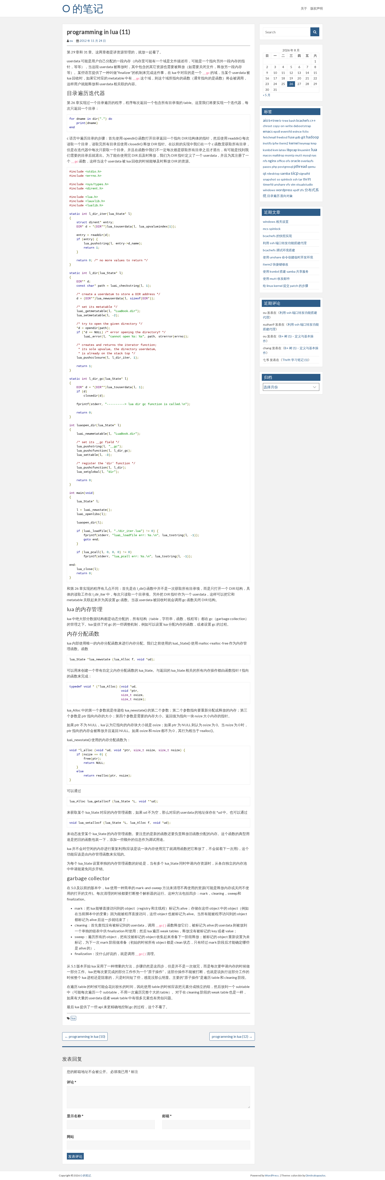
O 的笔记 (82, 8)
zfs (302, 190)
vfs (288, 184)
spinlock (286, 179)
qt (264, 173)
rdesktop (273, 173)
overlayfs (307, 161)
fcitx (305, 131)
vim (293, 184)
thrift (307, 179)
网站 (70, 1136)
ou (71, 41)
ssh (295, 179)
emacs (268, 131)
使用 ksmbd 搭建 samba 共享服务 (286, 271)
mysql (307, 155)
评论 (71, 1082)
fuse (291, 137)
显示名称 (75, 1116)
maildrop (278, 155)
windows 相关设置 (276, 221)
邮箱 (167, 1116)
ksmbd (267, 150)
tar (300, 179)
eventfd (286, 131)
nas (313, 155)
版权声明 (316, 8)
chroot (267, 126)
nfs (265, 161)
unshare (279, 184)
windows (269, 190)
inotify (267, 143)
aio (265, 120)
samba (285, 173)
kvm (275, 150)
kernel (294, 143)
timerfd (268, 184)
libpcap (292, 150)
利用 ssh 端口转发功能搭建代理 (285, 243)
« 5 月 (266, 95)
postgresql (285, 166)
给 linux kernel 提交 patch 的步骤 (285, 286)
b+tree (274, 120)
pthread (300, 166)
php (274, 166)
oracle (295, 161)
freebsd (281, 137)
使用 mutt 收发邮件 (276, 278)
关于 (304, 8)
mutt (298, 155)
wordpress (284, 190)
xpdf (296, 190)
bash (292, 120)
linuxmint (304, 150)
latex (282, 150)
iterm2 (283, 143)
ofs (288, 161)
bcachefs (302, 120)
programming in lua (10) (85, 1036)
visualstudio (304, 184)
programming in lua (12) (232, 1036)
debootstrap (302, 126)
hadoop (312, 137)
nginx (272, 161)
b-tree (283, 120)
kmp (314, 143)
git (303, 137)
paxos (267, 166)
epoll (276, 131)
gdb (298, 137)
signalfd (304, 173)
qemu (311, 166)
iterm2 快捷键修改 (275, 264)
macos (267, 155)
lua (73, 1018)
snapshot (269, 179)
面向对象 (286, 196)
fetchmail (269, 137)
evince (297, 131)
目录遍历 (273, 196)
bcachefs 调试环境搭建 (279, 250)
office (281, 161)
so (278, 179)
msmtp (290, 155)
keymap (304, 143)
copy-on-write (283, 126)
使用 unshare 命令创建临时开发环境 (288, 257)
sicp (294, 173)
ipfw (275, 143)
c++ (313, 120)
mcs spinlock (272, 229)
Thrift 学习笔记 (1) (295, 360)
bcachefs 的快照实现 (277, 236)
